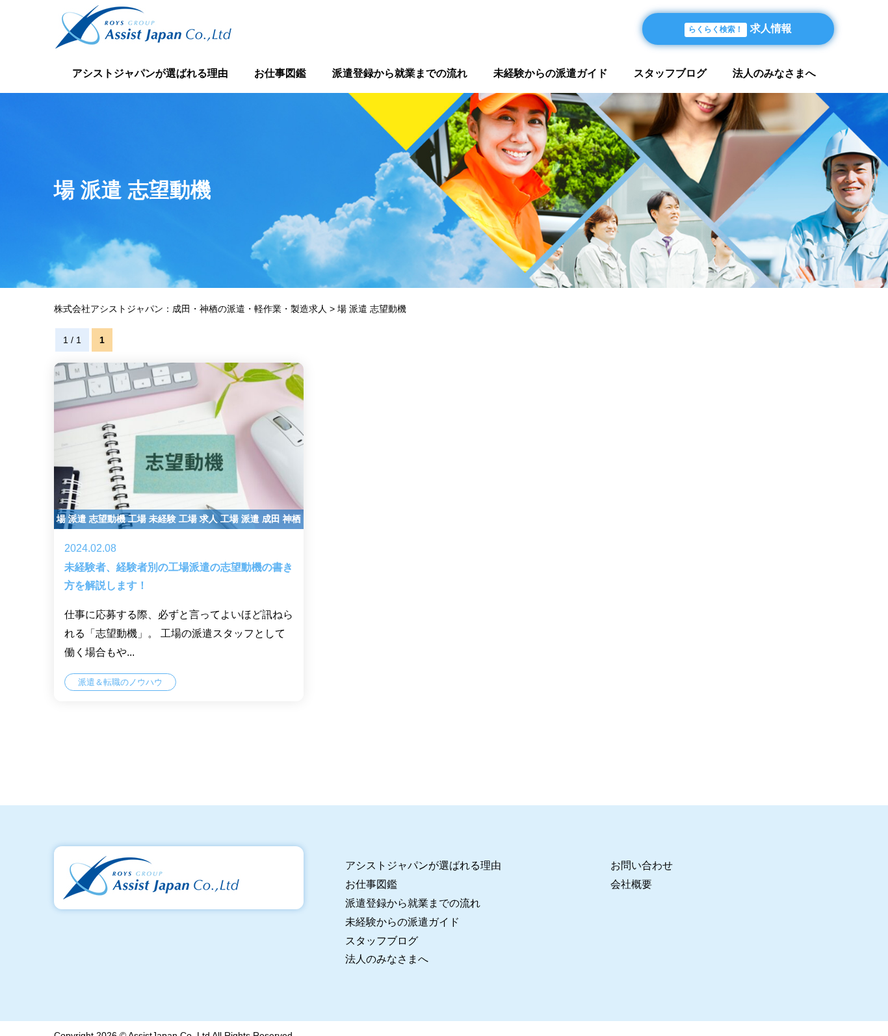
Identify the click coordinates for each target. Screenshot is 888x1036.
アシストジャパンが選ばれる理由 (150, 73)
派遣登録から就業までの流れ (399, 73)
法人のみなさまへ (774, 73)
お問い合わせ (641, 865)
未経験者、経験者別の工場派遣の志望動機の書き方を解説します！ (179, 532)
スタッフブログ (670, 73)
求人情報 (740, 28)
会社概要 (631, 884)
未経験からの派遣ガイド (550, 73)
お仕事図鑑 (280, 73)
